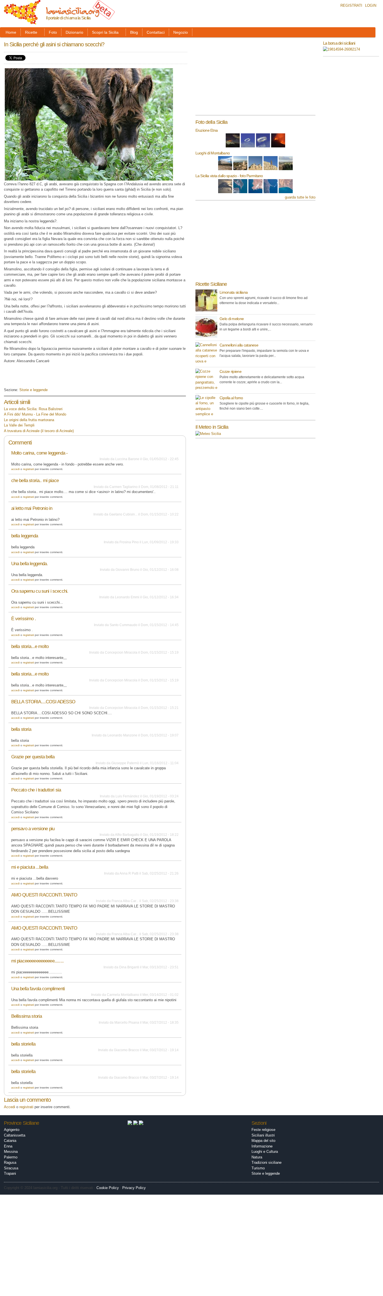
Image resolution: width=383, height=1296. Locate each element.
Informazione (262, 1146)
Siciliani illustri (263, 1135)
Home (11, 32)
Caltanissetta (14, 1135)
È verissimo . (23, 618)
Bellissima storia (26, 1016)
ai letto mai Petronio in (31, 508)
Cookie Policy (107, 1188)
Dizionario (74, 32)
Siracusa (11, 1168)
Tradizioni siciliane (267, 1162)
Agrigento (11, 1130)
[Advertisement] (69, 377)
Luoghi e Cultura (265, 1151)
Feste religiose (263, 1130)
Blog (134, 32)
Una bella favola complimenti (38, 988)
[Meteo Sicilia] (208, 434)
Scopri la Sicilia (105, 32)
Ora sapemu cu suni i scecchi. (39, 591)
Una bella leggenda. (29, 563)
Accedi (15, 469)
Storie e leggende (33, 390)
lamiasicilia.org (72, 11)
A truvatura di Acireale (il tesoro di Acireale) (39, 431)
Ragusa (10, 1162)
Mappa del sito (263, 1140)
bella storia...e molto (30, 646)
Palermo (10, 1157)
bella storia (21, 729)
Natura (257, 1157)
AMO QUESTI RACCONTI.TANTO (44, 895)
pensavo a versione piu (32, 828)
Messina (11, 1151)
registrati (28, 469)
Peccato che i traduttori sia (36, 790)
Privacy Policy (134, 1188)
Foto (53, 32)
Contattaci (156, 32)
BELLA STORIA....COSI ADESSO (43, 701)
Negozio (180, 32)
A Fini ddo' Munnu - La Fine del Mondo (35, 414)
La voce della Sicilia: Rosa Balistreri (33, 409)
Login (370, 5)
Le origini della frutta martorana (29, 420)
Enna (8, 1146)
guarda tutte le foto (300, 197)
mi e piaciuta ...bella (29, 867)
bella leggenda (24, 536)
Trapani (10, 1173)
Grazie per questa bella (33, 756)
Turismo (258, 1168)
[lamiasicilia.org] (22, 22)
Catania (10, 1140)
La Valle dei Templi (19, 425)
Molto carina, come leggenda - (39, 453)
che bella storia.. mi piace (35, 480)
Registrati (351, 5)
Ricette (31, 32)
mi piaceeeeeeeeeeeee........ (37, 961)
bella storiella (23, 1044)
